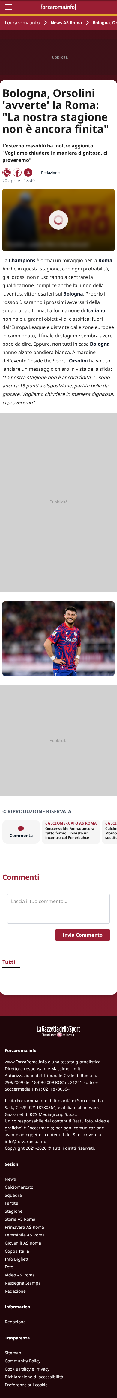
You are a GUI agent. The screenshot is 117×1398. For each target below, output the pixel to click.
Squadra (13, 1195)
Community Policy (22, 1361)
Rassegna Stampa (23, 1283)
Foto (9, 1267)
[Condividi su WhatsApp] (6, 172)
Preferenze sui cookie (26, 1385)
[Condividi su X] (28, 172)
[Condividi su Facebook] (17, 172)
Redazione (15, 1291)
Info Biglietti (17, 1259)
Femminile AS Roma (25, 1235)
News (10, 1179)
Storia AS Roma (20, 1219)
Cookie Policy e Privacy (27, 1369)
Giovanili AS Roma (23, 1243)
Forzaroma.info (22, 22)
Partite (11, 1203)
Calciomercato (19, 1187)
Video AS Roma (20, 1275)
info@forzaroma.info (25, 1141)
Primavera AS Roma (24, 1227)
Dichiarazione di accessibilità (34, 1376)
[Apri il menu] (8, 7)
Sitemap (13, 1353)
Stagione (13, 1211)
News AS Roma (66, 22)
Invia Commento (83, 935)
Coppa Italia (17, 1251)
